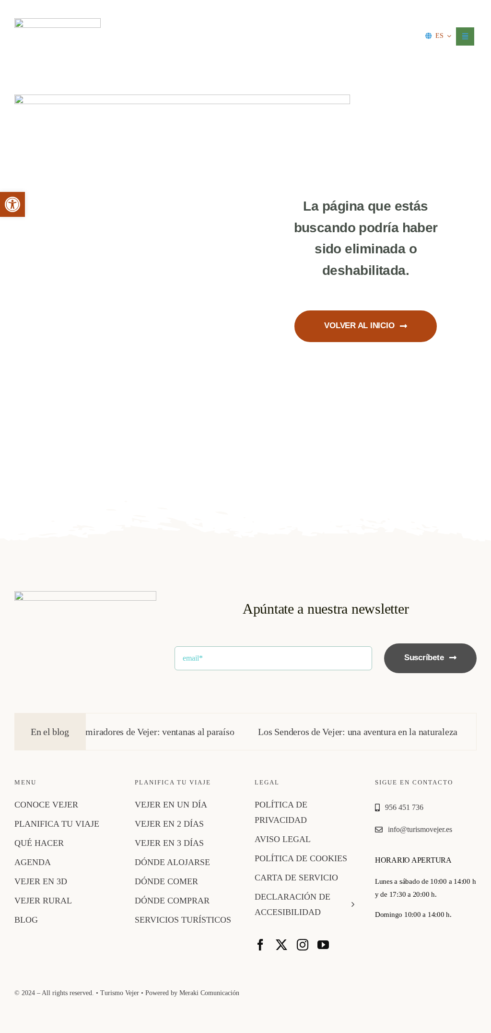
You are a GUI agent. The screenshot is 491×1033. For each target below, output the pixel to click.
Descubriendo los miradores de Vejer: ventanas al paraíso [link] (109, 731)
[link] (12, 204)
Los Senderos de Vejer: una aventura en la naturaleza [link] (342, 731)
